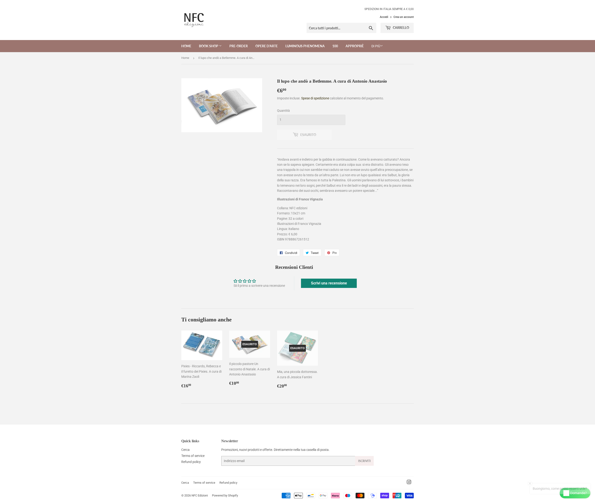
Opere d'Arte (266, 46)
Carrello (400, 28)
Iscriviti (364, 461)
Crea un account (403, 17)
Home (186, 46)
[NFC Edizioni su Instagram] (409, 483)
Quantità (283, 110)
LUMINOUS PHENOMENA (305, 46)
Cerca (185, 450)
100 (335, 46)
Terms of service (193, 456)
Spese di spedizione (315, 98)
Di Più (375, 46)
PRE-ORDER (238, 46)
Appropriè (355, 46)
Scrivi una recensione (329, 283)
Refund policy (191, 462)
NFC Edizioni (200, 495)
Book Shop (209, 46)
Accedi (384, 17)
